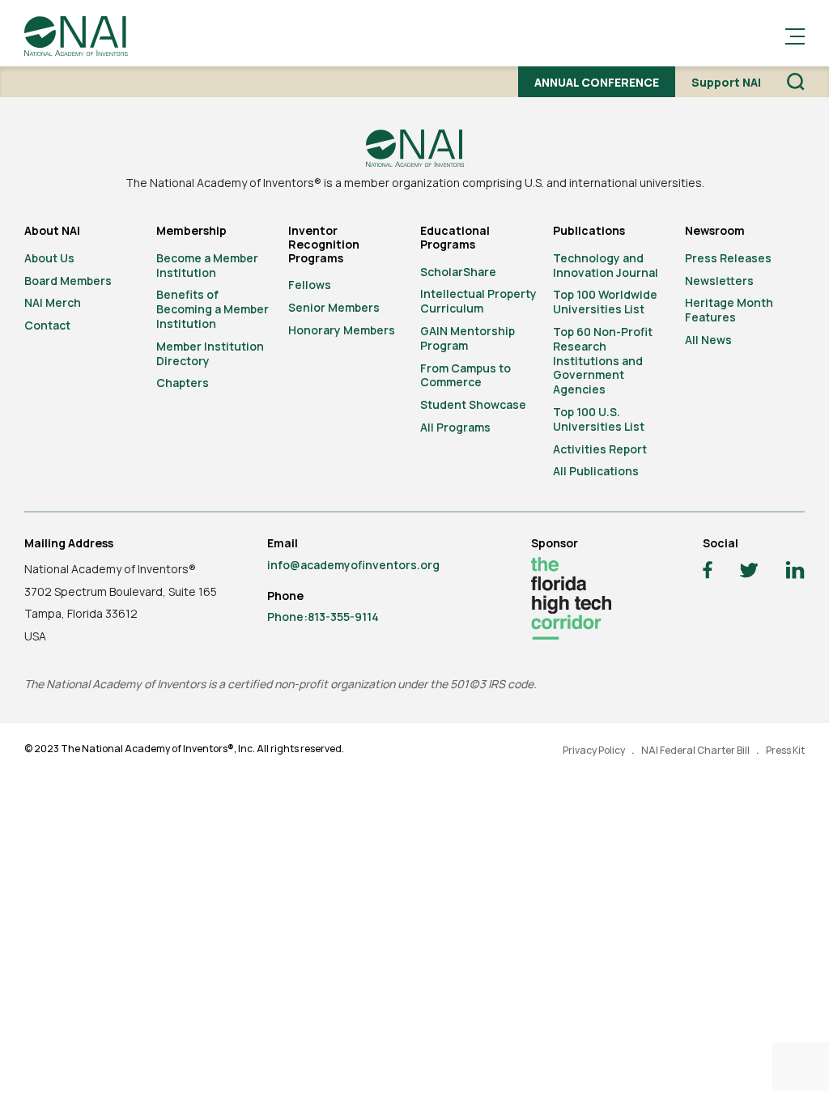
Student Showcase (473, 404)
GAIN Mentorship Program (467, 338)
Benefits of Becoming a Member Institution (212, 309)
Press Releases (728, 258)
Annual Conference (596, 82)
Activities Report (600, 449)
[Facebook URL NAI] (707, 572)
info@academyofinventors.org (353, 564)
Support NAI (726, 82)
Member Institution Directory (210, 353)
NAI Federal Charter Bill (695, 750)
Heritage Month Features (729, 310)
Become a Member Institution (207, 265)
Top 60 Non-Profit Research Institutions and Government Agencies (603, 360)
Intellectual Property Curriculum (478, 301)
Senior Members (334, 307)
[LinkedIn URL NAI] (795, 572)
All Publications (596, 471)
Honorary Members (341, 330)
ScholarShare (458, 271)
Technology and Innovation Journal (605, 265)
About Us (49, 258)
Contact (47, 325)
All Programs (455, 427)
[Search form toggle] (795, 81)
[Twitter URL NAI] (749, 572)
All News (708, 339)
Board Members (68, 280)
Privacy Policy (594, 750)
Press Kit (785, 750)
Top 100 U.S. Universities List (598, 419)
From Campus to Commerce (465, 375)
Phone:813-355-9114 (323, 616)
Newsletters (719, 280)
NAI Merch (52, 302)
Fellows (309, 284)
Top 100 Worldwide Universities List (605, 302)
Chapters (182, 382)
